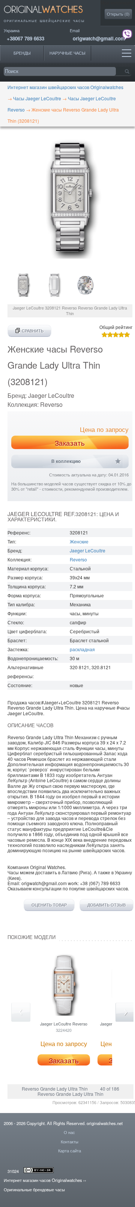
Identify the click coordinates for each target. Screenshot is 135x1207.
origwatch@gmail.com (99, 38)
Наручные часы (68, 53)
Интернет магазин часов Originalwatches (43, 1180)
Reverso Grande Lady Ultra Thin (55, 1088)
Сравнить (33, 330)
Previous (20, 1012)
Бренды (22, 53)
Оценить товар (49, 905)
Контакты (69, 1141)
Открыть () (118, 14)
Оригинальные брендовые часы (34, 1189)
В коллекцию (66, 461)
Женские (79, 541)
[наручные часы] (50, 15)
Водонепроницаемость (32, 658)
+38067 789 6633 (25, 38)
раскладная (82, 649)
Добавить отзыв (106, 905)
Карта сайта (69, 1150)
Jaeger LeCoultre (87, 550)
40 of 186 (109, 1088)
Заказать (70, 443)
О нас (69, 1132)
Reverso (78, 559)
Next (125, 1012)
